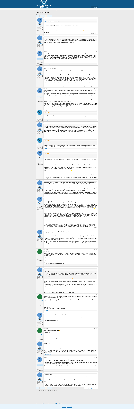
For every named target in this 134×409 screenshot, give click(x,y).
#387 (96, 122)
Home (38, 7)
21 (47, 15)
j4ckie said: (46, 37)
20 (46, 15)
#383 (96, 51)
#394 (96, 267)
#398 (96, 341)
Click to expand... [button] (70, 278)
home (42, 120)
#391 (96, 197)
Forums (42, 7)
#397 (96, 328)
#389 (96, 151)
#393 (96, 249)
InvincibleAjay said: (48, 269)
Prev (38, 15)
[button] (50, 7)
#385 (96, 88)
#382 (96, 35)
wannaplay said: (47, 124)
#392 (96, 229)
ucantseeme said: (47, 20)
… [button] (41, 15)
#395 (96, 294)
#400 (96, 372)
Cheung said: (47, 112)
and (50, 64)
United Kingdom (40, 260)
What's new (47, 7)
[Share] (94, 18)
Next (50, 15)
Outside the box (40, 31)
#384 (96, 66)
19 (44, 15)
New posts (37, 9)
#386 (96, 110)
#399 (96, 357)
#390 (96, 180)
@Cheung (46, 21)
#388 (96, 138)
